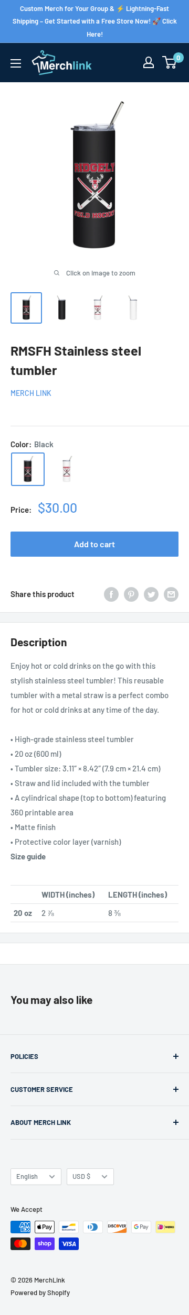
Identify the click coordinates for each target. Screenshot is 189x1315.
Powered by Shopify (40, 1292)
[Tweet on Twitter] (151, 594)
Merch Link (30, 393)
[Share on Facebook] (111, 594)
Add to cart (94, 544)
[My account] (148, 62)
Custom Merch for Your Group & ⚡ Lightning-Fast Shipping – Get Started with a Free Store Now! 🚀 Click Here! (95, 21)
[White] (66, 469)
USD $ (81, 1176)
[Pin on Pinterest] (131, 594)
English (27, 1176)
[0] (169, 62)
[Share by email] (171, 594)
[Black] (28, 469)
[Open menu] (15, 63)
